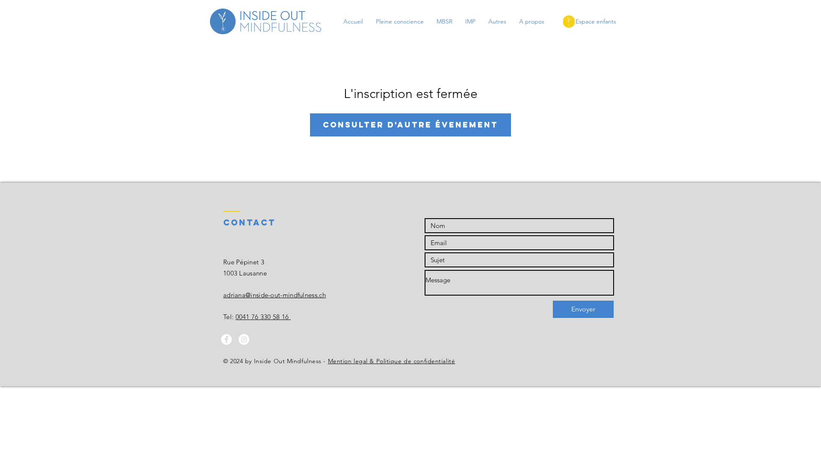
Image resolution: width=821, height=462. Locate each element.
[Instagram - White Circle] (244, 339)
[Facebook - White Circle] (226, 339)
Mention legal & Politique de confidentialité (391, 361)
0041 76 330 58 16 (263, 317)
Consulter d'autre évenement (410, 125)
